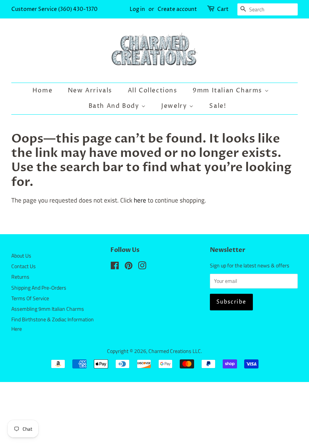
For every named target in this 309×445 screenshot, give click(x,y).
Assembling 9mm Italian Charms (47, 309)
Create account (177, 9)
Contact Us (23, 266)
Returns (20, 277)
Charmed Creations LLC (174, 351)
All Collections (152, 90)
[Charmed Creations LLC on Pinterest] (128, 267)
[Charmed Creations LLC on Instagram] (142, 267)
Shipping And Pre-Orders (38, 288)
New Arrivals (90, 90)
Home (42, 90)
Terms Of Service (30, 298)
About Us (21, 256)
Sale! (217, 106)
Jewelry (175, 106)
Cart (223, 9)
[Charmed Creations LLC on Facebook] (114, 267)
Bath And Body (115, 106)
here (140, 200)
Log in (137, 9)
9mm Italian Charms (228, 90)
